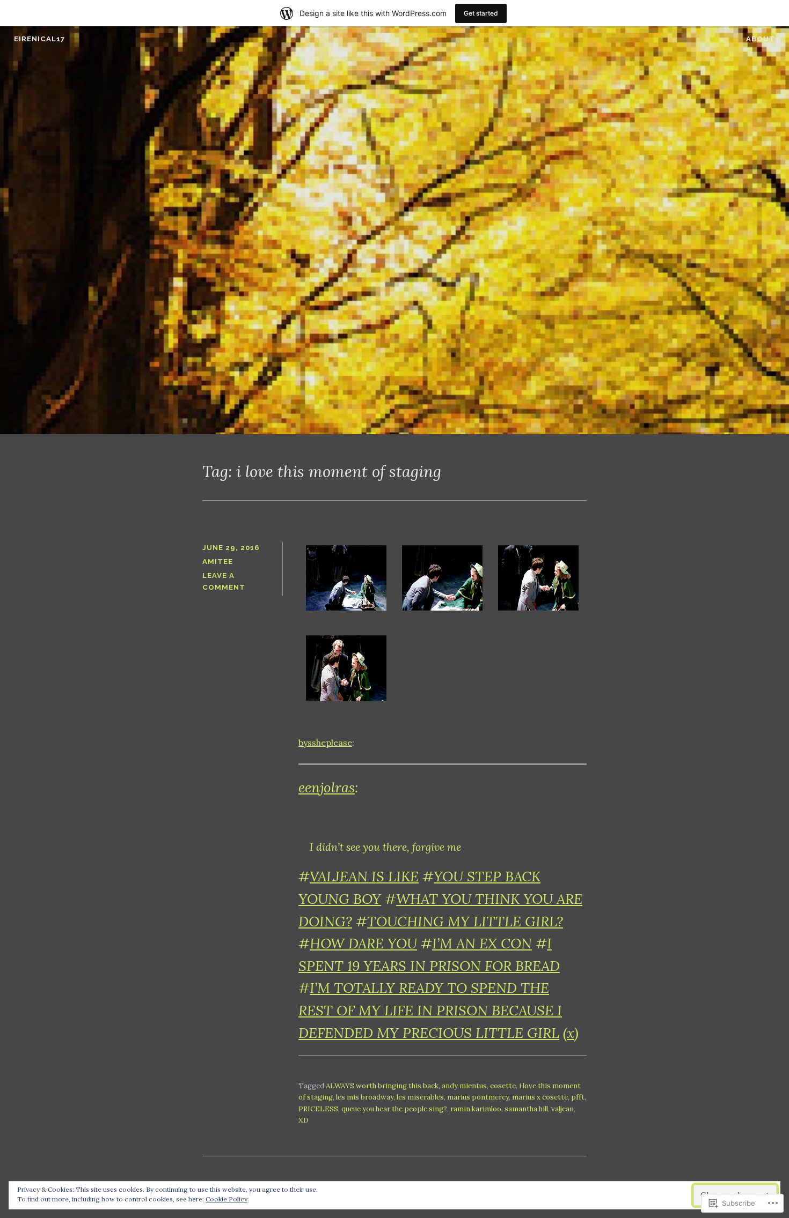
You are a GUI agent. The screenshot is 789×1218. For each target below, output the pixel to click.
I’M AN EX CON (482, 943)
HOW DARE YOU (363, 943)
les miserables (420, 1097)
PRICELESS (318, 1108)
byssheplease (325, 742)
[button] (346, 580)
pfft (578, 1097)
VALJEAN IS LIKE (364, 876)
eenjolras (326, 787)
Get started (481, 13)
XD (303, 1120)
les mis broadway (364, 1097)
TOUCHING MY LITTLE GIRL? (465, 921)
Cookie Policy (226, 1199)
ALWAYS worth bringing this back (382, 1085)
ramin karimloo (475, 1108)
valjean (562, 1108)
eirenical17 (39, 39)
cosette (503, 1085)
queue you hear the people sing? (394, 1108)
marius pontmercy (478, 1097)
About (760, 39)
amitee (217, 562)
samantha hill (526, 1108)
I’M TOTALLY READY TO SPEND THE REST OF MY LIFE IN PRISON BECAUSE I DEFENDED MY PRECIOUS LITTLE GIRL (430, 1010)
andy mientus (464, 1085)
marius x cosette (540, 1097)
